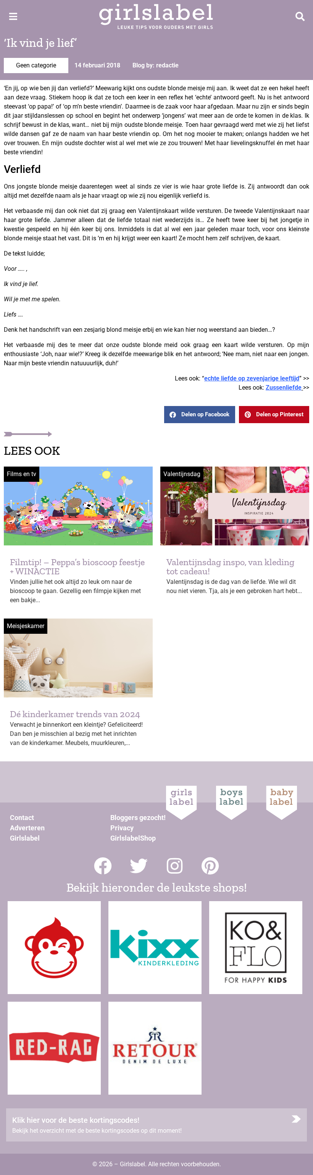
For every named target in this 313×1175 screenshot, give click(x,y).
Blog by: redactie (155, 65)
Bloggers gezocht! (138, 818)
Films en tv (21, 474)
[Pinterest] (210, 866)
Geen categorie (36, 65)
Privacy (122, 828)
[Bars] (13, 16)
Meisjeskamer (25, 626)
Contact (22, 818)
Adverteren (27, 828)
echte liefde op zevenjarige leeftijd (251, 378)
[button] (199, 414)
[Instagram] (175, 866)
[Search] (300, 16)
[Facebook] (103, 866)
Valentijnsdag (181, 474)
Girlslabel (25, 838)
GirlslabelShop (133, 838)
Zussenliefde (284, 387)
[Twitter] (139, 866)
